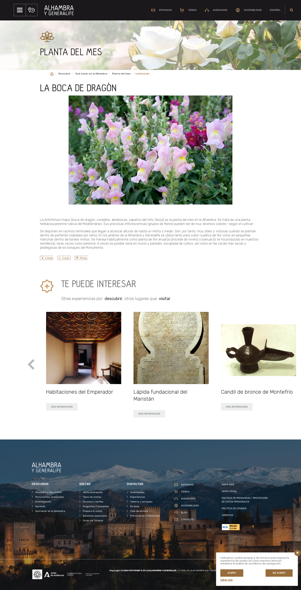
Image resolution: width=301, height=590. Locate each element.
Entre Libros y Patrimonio (145, 515)
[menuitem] (275, 10)
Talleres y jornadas (141, 501)
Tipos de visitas (92, 497)
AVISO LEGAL (229, 491)
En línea (134, 506)
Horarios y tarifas (93, 501)
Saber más (226, 580)
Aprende (40, 506)
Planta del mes (121, 73)
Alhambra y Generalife (48, 492)
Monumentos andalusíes (49, 497)
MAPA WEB (228, 484)
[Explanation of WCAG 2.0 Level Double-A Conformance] (245, 527)
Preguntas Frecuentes (96, 506)
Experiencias (137, 497)
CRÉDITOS (227, 515)
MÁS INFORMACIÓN (62, 406)
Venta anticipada (93, 492)
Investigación (43, 501)
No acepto (279, 573)
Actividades (137, 492)
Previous (31, 364)
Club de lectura (139, 511)
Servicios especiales (95, 515)
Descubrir (64, 73)
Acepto (231, 573)
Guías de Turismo (93, 520)
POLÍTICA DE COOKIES (234, 508)
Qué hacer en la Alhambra (91, 73)
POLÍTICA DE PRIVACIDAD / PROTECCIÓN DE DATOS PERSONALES (245, 500)
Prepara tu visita (92, 511)
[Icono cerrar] (297, 553)
